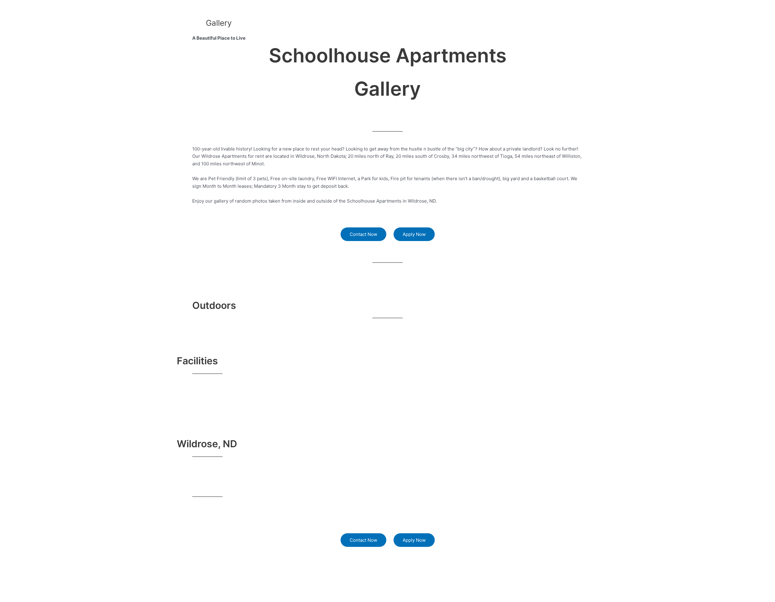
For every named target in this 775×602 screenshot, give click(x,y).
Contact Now (363, 234)
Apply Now (414, 234)
